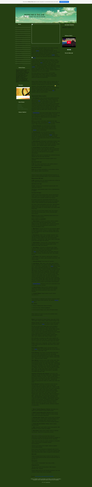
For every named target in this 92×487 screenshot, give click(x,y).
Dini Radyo (19, 42)
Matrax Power (20, 107)
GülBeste (19, 104)
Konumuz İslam (34, 14)
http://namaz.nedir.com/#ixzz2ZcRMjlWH (44, 476)
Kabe (43, 324)
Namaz (49, 5)
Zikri (50, 122)
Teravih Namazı (36, 283)
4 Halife (18, 32)
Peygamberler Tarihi (21, 44)
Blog (63, 5)
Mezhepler (19, 52)
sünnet (34, 130)
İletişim (18, 28)
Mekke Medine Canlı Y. (22, 36)
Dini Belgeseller (20, 58)
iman (52, 266)
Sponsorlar (19, 60)
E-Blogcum (20, 106)
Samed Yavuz (48, 482)
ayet (41, 62)
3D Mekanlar (19, 48)
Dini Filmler (19, 40)
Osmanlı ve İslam (21, 30)
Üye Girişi (70, 5)
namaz (37, 50)
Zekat (56, 5)
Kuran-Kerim (40, 5)
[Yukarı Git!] (76, 479)
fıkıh (35, 251)
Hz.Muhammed (29, 5)
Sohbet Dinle (19, 38)
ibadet (53, 54)
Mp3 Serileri (19, 46)
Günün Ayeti (19, 56)
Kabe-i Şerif (19, 54)
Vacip (51, 134)
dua (53, 90)
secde (33, 66)
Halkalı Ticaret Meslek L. (23, 108)
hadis (36, 349)
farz (39, 100)
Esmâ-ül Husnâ (20, 50)
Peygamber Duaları (21, 34)
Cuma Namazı (36, 112)
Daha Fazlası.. (20, 64)
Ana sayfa (19, 5)
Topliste (18, 62)
